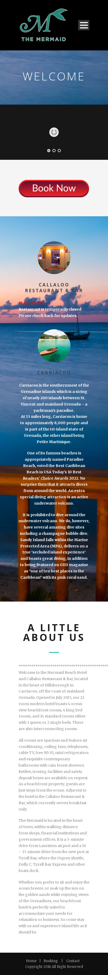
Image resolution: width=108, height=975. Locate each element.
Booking (51, 961)
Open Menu (83, 25)
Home (31, 961)
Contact (73, 961)
